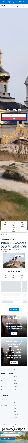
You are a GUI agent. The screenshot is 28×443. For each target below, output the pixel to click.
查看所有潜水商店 (14, 309)
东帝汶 (3, 402)
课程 (22, 277)
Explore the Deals (13, 3)
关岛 (15, 424)
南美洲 (15, 383)
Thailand (16, 399)
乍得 (15, 411)
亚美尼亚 (16, 414)
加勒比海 (16, 380)
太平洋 (15, 386)
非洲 (15, 389)
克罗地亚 (3, 424)
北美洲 (3, 383)
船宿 (6, 277)
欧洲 (4, 234)
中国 (15, 402)
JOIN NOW (14, 362)
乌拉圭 (3, 411)
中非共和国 (4, 405)
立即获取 (14, 333)
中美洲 (15, 377)
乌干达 (15, 408)
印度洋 (3, 386)
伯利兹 (15, 418)
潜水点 (13, 277)
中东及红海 (4, 377)
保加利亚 (16, 421)
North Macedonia (5, 399)
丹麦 (15, 405)
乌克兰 (3, 408)
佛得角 (3, 421)
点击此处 (23, 440)
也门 (2, 414)
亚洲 (2, 380)
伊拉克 (3, 418)
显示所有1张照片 (19, 256)
